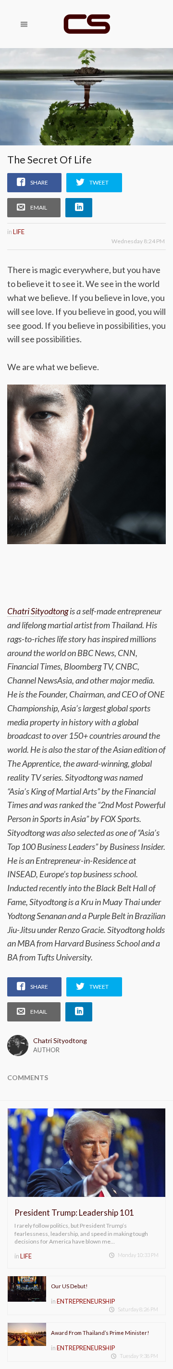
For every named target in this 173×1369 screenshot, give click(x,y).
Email (38, 207)
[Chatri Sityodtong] (86, 24)
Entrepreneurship (86, 1301)
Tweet (99, 182)
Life (19, 232)
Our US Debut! (69, 1286)
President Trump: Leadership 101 (74, 1212)
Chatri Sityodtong (37, 611)
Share (39, 182)
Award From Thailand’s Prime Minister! (100, 1333)
